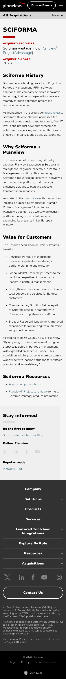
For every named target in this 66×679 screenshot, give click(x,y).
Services (33, 519)
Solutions (33, 499)
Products (33, 509)
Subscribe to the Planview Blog (23, 435)
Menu (55, 15)
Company (33, 489)
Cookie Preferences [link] (45, 662)
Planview (14, 5)
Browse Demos (41, 5)
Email (33, 674)
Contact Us (33, 592)
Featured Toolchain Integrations (33, 531)
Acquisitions (33, 563)
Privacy (25, 662)
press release (53, 113)
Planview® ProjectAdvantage (28, 392)
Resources (33, 553)
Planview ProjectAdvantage (30, 50)
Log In (53, 674)
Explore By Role (33, 543)
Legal (13, 662)
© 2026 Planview (33, 657)
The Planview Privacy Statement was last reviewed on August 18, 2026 (32, 640)
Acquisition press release (25, 384)
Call (12, 674)
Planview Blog (12, 469)
